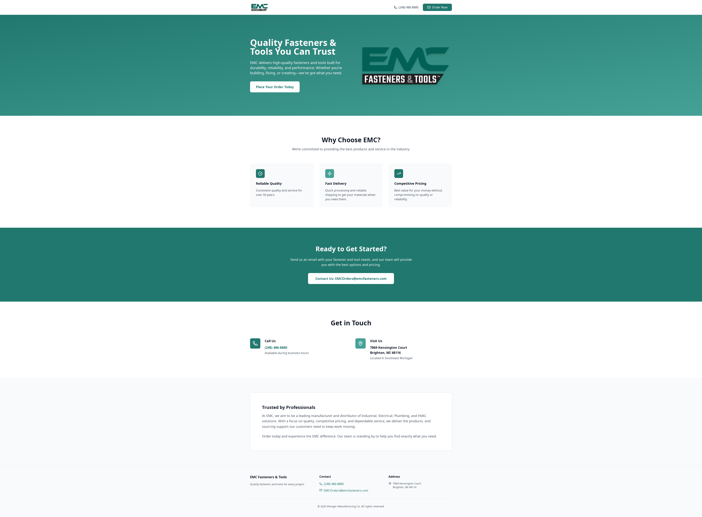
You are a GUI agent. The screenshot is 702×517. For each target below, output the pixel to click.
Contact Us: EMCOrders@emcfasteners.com (351, 278)
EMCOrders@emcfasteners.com (346, 490)
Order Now (440, 7)
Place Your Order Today (275, 87)
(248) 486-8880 (408, 7)
